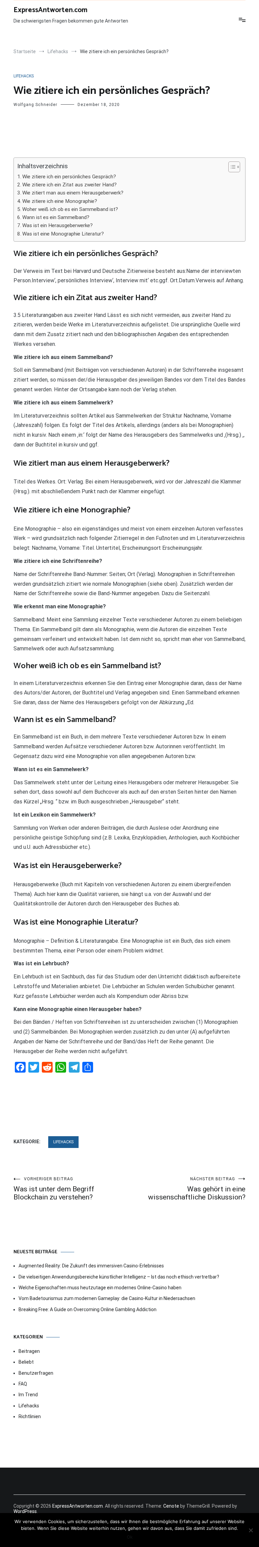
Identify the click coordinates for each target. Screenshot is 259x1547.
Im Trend (28, 1394)
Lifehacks (23, 76)
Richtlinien (30, 1416)
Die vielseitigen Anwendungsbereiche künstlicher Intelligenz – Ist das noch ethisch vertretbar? (119, 1277)
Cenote (171, 1506)
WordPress (25, 1511)
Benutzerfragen (36, 1373)
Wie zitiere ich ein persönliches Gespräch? (69, 177)
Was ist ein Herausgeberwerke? (57, 225)
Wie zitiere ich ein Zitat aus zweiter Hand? (69, 185)
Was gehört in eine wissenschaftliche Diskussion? (197, 1189)
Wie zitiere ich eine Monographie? (59, 201)
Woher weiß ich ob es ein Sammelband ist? (70, 209)
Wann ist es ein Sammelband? (55, 217)
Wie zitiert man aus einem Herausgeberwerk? (72, 193)
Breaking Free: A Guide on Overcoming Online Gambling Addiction (87, 1309)
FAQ (23, 1384)
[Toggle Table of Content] (230, 167)
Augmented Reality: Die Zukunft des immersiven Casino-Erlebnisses (91, 1265)
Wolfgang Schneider (35, 104)
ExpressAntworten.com (50, 10)
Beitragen (29, 1351)
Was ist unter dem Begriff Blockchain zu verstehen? (53, 1189)
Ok (130, 1537)
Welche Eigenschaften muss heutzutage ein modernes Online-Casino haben (100, 1287)
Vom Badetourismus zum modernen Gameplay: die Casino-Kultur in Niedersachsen (107, 1298)
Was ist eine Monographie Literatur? (63, 234)
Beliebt (26, 1362)
